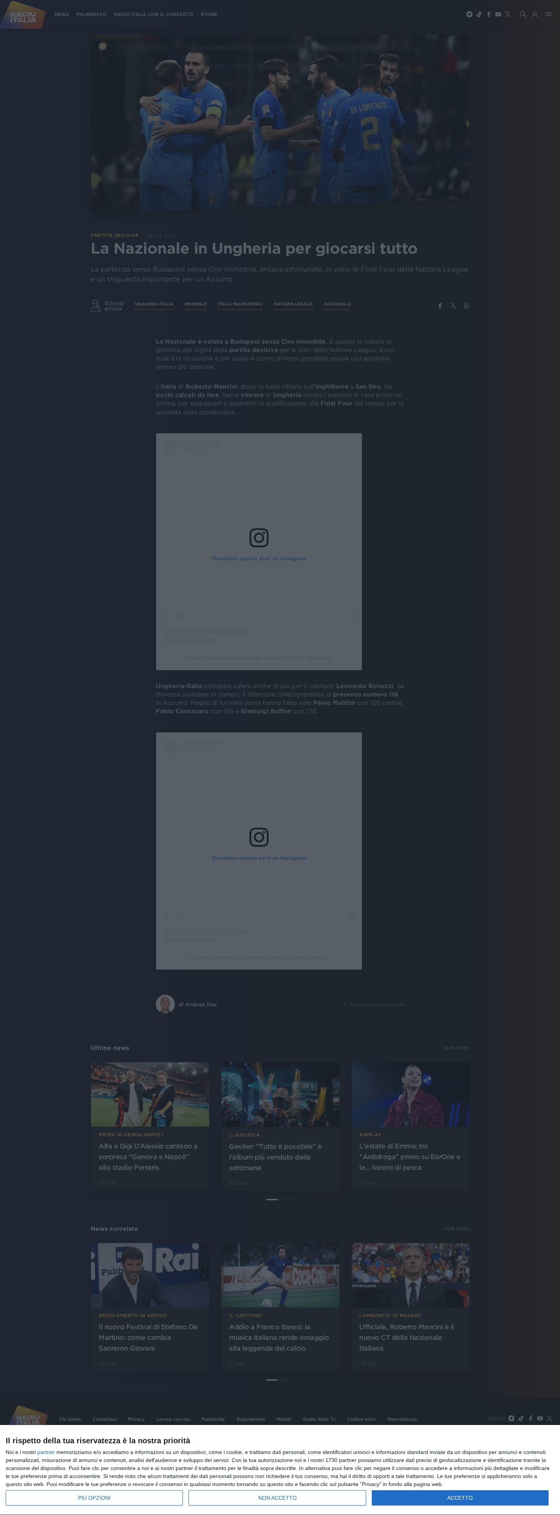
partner (46, 1452)
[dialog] (280, 1470)
